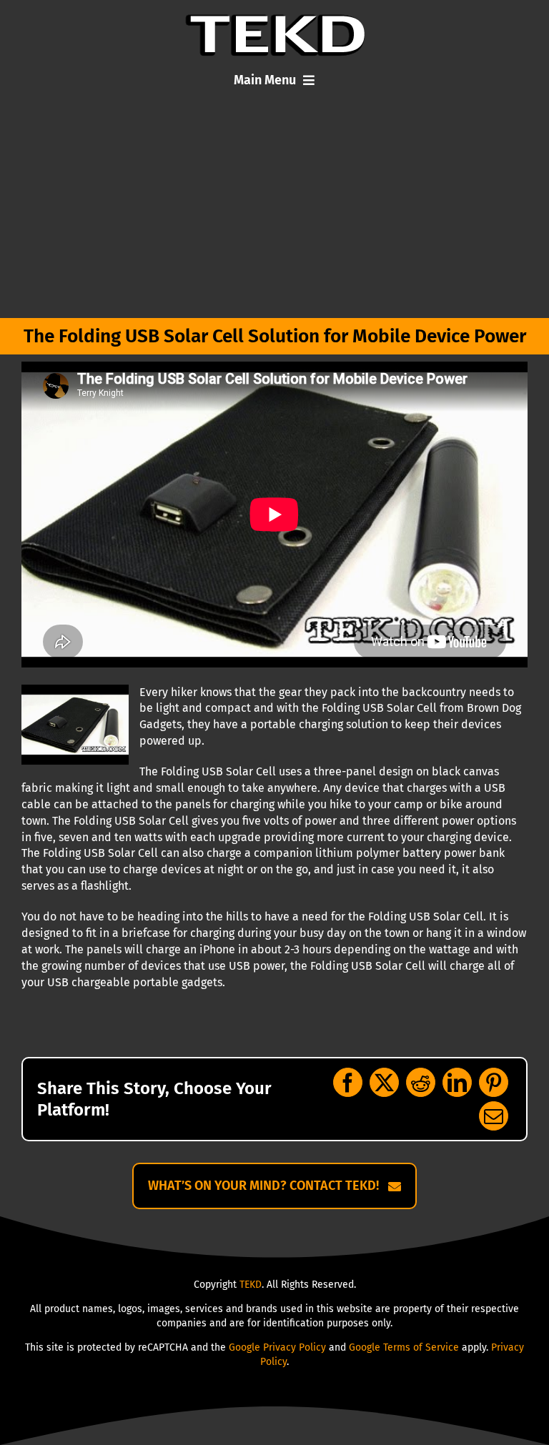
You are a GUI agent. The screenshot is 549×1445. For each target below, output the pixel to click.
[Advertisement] (274, 211)
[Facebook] (348, 1082)
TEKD (250, 1284)
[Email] (493, 1116)
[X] (384, 1082)
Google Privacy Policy (277, 1347)
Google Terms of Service (404, 1347)
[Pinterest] (493, 1082)
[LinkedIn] (457, 1082)
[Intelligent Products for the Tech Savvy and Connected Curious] (275, 19)
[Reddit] (420, 1082)
